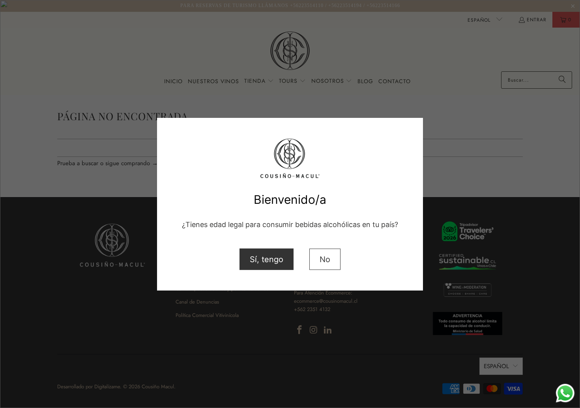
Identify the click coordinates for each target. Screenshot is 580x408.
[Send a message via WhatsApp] (565, 393)
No (325, 259)
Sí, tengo (266, 259)
